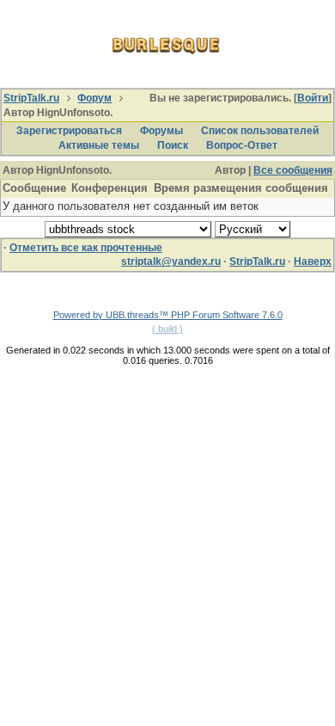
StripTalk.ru (31, 98)
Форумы (161, 131)
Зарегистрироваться (69, 131)
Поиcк (172, 145)
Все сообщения (292, 170)
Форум (94, 98)
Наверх (313, 261)
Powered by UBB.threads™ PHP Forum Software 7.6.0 (168, 315)
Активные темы (98, 145)
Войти (312, 98)
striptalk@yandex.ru (171, 261)
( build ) (167, 328)
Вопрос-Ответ (241, 145)
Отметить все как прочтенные (85, 248)
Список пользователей (260, 131)
